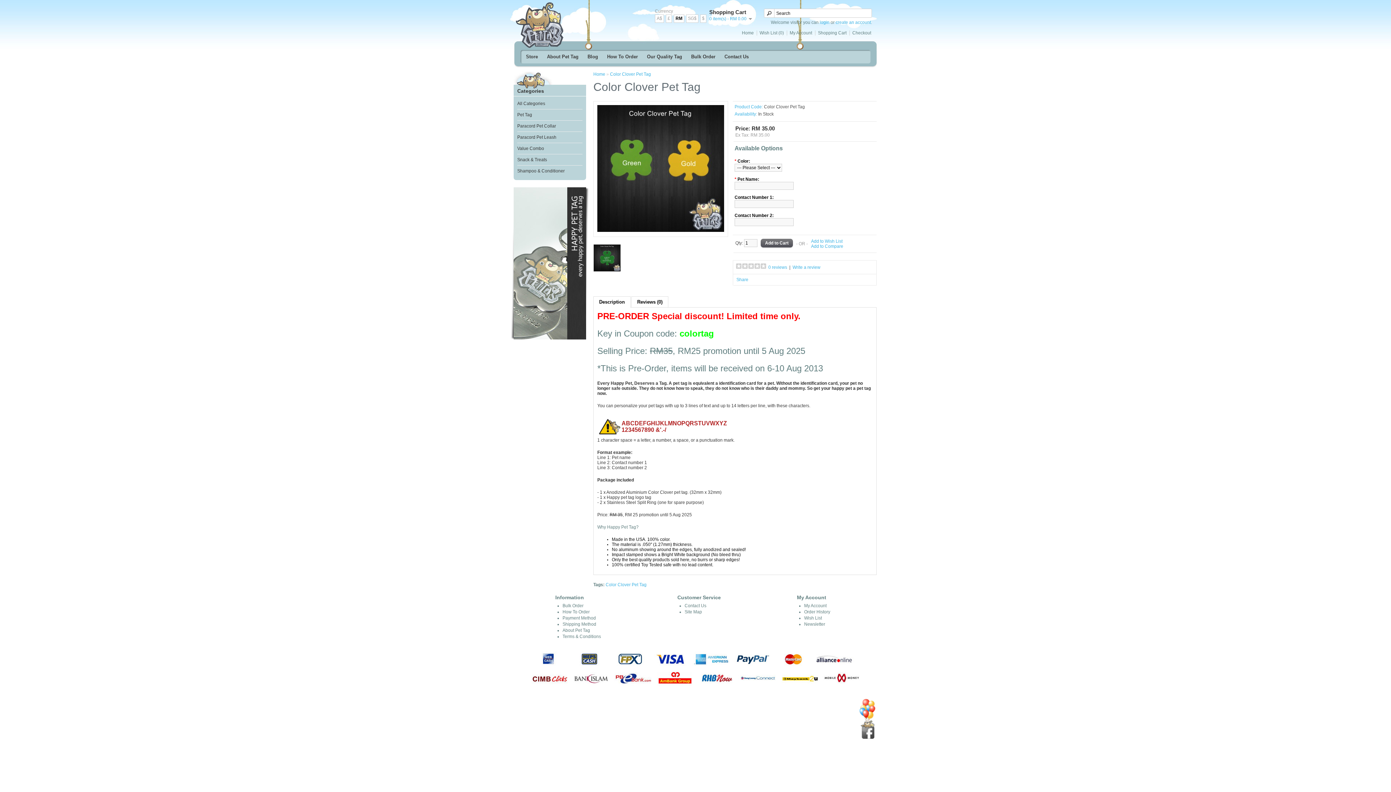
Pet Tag (524, 114)
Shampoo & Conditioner (541, 171)
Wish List (813, 618)
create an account (853, 22)
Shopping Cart (832, 33)
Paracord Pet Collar (536, 126)
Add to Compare (827, 246)
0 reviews (777, 267)
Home (748, 33)
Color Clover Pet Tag (630, 74)
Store (532, 56)
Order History (817, 611)
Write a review (806, 267)
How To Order (622, 56)
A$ (659, 18)
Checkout (861, 33)
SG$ (692, 18)
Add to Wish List (827, 241)
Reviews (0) (650, 302)
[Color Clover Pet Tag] (660, 230)
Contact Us (736, 56)
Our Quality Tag (664, 56)
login (825, 22)
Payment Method (579, 618)
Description (612, 302)
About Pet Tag (562, 56)
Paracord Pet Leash (536, 137)
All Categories (531, 103)
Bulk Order (703, 56)
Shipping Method (579, 624)
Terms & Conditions (582, 636)
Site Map (693, 611)
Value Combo (530, 148)
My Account (801, 33)
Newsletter (814, 624)
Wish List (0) (772, 33)
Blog (593, 56)
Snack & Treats (532, 159)
